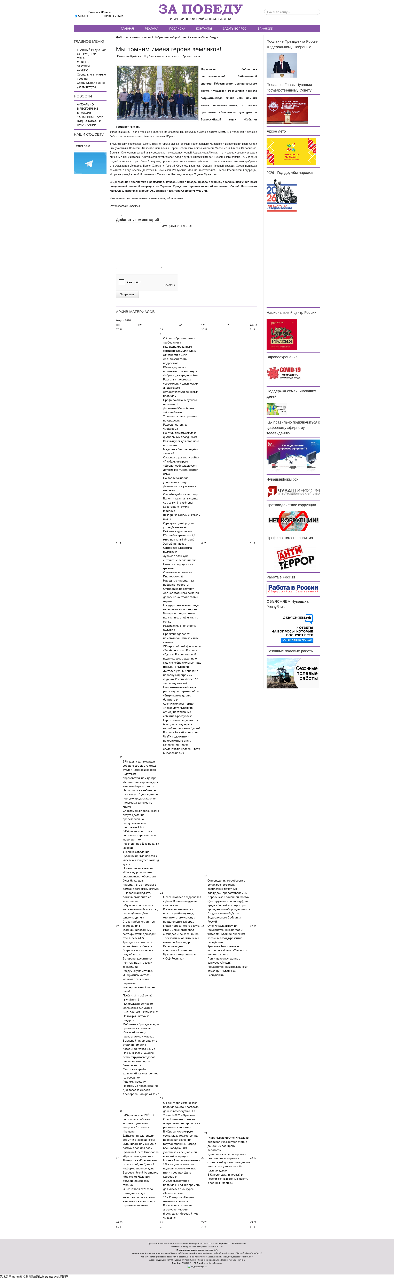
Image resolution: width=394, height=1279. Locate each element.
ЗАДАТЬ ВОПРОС (235, 28)
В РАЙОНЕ (84, 113)
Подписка (177, 28)
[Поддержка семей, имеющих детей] (277, 409)
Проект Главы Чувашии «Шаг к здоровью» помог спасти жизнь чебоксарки (139, 872)
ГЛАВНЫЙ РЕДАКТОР (91, 50)
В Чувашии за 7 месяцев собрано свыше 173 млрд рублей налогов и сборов (139, 766)
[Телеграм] (90, 163)
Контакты (204, 28)
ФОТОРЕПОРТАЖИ (90, 117)
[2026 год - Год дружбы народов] (282, 195)
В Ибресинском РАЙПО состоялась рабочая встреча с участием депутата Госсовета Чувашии (138, 1123)
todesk (55, 1277)
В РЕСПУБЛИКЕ (87, 109)
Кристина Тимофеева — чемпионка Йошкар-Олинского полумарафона (227, 950)
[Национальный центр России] (282, 334)
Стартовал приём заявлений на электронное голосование (140, 1074)
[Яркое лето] (291, 151)
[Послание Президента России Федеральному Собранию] (282, 65)
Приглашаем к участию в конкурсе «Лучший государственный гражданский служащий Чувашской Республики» (227, 967)
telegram (45, 1277)
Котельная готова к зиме (139, 1049)
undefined (134, 206)
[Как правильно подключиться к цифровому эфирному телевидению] (293, 456)
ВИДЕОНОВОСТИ (89, 121)
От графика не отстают (178, 589)
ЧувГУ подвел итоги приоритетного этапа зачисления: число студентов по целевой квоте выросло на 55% (181, 745)
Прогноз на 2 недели (113, 16)
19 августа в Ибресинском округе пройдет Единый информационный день (140, 1164)
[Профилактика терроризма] (293, 557)
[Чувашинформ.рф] (293, 492)
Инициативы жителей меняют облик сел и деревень (137, 979)
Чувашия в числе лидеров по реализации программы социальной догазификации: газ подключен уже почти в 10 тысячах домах (228, 1162)
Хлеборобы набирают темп (141, 1094)
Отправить (127, 294)
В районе (135, 56)
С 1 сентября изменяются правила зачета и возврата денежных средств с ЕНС (181, 1107)
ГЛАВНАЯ (127, 28)
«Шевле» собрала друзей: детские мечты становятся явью (180, 470)
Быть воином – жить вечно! (140, 1012)
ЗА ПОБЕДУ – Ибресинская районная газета (200, 12)
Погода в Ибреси (99, 12)
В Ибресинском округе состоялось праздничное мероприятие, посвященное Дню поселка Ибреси (141, 840)
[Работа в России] (293, 589)
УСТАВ (81, 58)
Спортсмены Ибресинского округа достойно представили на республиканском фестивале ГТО (141, 819)
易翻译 (63, 1277)
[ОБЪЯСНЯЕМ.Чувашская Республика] (293, 628)
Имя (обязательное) (178, 226)
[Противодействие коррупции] (293, 521)
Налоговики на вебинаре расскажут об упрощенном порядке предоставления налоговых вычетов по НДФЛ (140, 799)
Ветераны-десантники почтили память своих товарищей (137, 963)
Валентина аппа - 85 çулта (180, 498)
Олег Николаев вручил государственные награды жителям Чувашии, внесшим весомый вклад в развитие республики (226, 934)
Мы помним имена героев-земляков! (169, 49)
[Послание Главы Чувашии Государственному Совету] (287, 110)
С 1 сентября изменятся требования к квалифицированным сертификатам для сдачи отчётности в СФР (180, 347)
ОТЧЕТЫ (83, 62)
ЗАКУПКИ (83, 66)
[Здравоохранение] (284, 373)
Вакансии (265, 28)
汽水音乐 (5, 1277)
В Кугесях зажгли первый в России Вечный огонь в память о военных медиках (227, 1179)
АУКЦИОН (83, 70)
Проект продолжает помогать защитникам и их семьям (180, 638)
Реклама (151, 28)
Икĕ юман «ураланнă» (177, 531)
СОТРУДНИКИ (86, 54)
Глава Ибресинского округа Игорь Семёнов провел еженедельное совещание (181, 930)
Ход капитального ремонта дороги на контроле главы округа (181, 597)
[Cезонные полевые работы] (293, 673)
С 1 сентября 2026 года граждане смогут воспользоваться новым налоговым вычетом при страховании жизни (139, 1197)
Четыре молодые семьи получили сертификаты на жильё (180, 618)
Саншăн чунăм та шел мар (180, 494)
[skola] (157, 93)
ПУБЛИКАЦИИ (86, 125)
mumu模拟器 (19, 1277)
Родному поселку (134, 1082)
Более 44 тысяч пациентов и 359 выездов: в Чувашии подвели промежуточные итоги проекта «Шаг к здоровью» (181, 1169)
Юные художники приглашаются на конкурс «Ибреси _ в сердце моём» (180, 371)
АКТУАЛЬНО (85, 104)
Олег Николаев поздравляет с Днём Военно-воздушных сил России (182, 901)
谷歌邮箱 (34, 1277)
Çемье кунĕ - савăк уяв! (178, 503)
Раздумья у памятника (138, 971)
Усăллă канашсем (175, 544)
